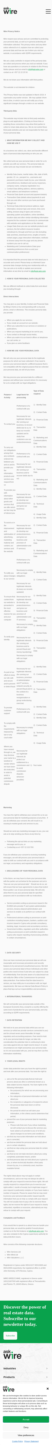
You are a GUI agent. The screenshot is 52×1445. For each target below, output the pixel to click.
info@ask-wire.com (35, 69)
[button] (47, 1388)
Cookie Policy (17, 1441)
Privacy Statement (31, 1441)
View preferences (26, 1435)
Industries (9, 1368)
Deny (26, 1427)
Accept (26, 1419)
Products (9, 1377)
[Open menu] (48, 11)
